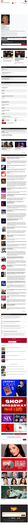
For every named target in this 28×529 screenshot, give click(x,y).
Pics (6, 37)
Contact (9, 519)
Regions (18, 519)
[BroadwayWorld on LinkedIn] (14, 518)
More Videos (23, 152)
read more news (25, 36)
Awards (25, 37)
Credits (14, 37)
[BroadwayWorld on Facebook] (11, 518)
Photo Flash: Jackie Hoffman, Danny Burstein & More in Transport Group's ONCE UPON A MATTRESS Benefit (8, 61)
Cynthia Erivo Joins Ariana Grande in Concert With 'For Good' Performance (15, 366)
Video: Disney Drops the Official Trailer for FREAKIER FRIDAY (20, 148)
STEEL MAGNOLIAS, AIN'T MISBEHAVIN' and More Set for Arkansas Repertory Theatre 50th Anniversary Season (16, 282)
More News (23, 311)
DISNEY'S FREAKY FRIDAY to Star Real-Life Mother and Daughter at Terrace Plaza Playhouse (16, 158)
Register (21, 1)
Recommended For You (4, 345)
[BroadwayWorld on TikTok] (16, 518)
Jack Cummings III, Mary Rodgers (8, 58)
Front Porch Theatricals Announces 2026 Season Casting (16, 241)
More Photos (23, 65)
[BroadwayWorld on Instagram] (13, 518)
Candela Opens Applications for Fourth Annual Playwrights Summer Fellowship (15, 219)
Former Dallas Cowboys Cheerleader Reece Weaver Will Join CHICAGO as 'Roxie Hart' (12, 457)
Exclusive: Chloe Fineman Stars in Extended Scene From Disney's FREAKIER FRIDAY (6, 149)
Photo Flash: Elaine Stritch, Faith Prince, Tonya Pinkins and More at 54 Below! (19, 63)
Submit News (14, 519)
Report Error (23, 519)
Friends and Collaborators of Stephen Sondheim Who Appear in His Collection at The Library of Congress (16, 273)
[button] (25, 1)
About (7, 519)
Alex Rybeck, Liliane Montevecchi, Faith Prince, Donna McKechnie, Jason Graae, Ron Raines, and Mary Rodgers (20, 59)
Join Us (11, 519)
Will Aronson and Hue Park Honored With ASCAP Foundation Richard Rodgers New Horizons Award (15, 257)
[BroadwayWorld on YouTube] (19, 518)
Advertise (4, 519)
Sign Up (18, 341)
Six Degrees (19, 37)
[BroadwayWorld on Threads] (17, 518)
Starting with (3, 118)
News (10, 37)
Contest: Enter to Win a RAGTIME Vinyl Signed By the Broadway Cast (10, 471)
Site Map (20, 519)
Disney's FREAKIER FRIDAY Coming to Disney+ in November (17, 289)
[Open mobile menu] (27, 1)
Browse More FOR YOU (13, 364)
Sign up (25, 439)
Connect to (15, 118)
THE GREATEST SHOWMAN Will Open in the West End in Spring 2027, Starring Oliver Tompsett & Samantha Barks (13, 499)
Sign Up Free (24, 44)
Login (23, 1)
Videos (3, 37)
